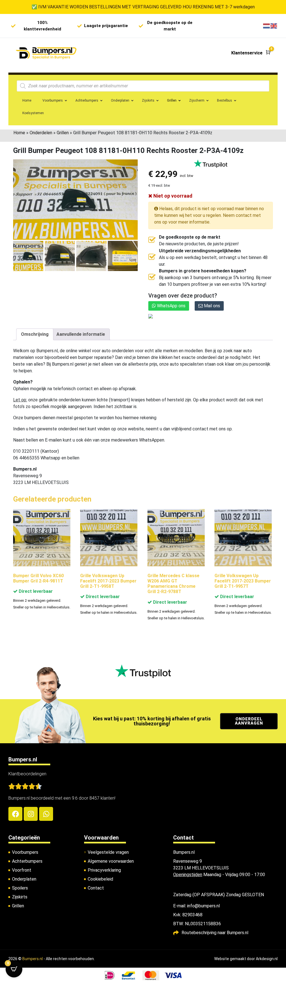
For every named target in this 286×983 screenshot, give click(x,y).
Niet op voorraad (172, 196)
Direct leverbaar (35, 591)
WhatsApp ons (170, 305)
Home (19, 132)
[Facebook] (15, 814)
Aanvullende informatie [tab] (80, 334)
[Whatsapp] (46, 814)
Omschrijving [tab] (35, 334)
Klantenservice (247, 53)
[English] (274, 25)
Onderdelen (41, 132)
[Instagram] (31, 814)
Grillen (63, 132)
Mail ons (211, 305)
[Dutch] (266, 25)
